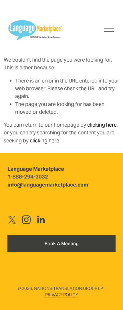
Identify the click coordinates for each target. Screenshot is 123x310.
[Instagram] (26, 219)
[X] (12, 219)
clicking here (102, 124)
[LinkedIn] (40, 219)
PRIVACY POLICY (61, 294)
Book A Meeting (62, 244)
